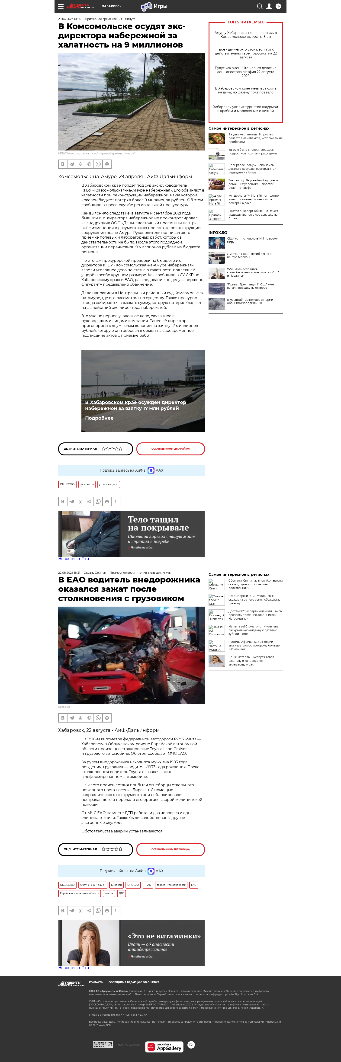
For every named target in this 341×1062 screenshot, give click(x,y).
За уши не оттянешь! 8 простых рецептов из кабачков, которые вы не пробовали (255, 138)
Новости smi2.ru (73, 559)
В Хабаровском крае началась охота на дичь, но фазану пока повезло (246, 90)
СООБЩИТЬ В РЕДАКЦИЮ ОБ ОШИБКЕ (134, 982)
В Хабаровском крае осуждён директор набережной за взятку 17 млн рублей (135, 405)
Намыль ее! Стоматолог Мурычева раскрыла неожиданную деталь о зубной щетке (253, 630)
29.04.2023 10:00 (69, 19)
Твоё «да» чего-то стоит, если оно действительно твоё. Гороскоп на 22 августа (246, 53)
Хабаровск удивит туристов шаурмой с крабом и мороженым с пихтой (245, 109)
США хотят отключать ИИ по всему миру (252, 240)
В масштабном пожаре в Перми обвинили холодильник (250, 301)
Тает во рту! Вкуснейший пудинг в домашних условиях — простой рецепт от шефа (253, 184)
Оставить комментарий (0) (170, 448)
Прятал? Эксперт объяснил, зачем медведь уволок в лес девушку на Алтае (253, 214)
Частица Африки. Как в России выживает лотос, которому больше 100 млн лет (254, 645)
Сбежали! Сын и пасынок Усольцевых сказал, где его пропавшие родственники (255, 584)
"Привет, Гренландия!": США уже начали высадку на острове (250, 286)
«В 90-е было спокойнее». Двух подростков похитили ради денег (252, 151)
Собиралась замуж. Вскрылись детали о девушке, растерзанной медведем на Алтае (252, 168)
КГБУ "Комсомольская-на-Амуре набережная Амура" (96, 153)
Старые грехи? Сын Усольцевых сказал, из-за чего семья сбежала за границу (254, 599)
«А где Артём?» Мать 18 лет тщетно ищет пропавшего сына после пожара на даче (253, 199)
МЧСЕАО (64, 707)
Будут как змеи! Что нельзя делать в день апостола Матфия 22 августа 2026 (246, 72)
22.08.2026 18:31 (69, 572)
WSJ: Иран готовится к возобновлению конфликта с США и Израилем (253, 272)
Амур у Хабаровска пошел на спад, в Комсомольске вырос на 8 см (246, 35)
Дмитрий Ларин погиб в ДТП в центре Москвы (249, 255)
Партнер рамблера (129, 1044)
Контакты (96, 982)
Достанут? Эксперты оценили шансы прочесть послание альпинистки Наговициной (255, 614)
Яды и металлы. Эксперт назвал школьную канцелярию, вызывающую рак (251, 660)
